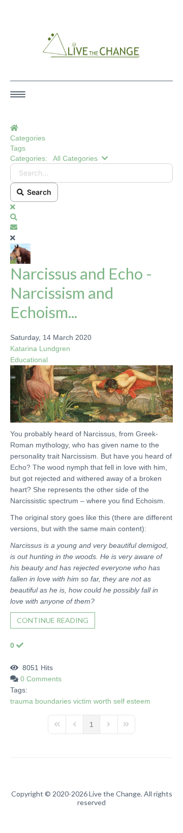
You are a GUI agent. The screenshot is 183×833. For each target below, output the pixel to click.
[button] (91, 217)
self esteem (131, 701)
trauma (21, 701)
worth (102, 701)
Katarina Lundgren (40, 348)
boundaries (53, 701)
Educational (29, 360)
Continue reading (52, 620)
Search (37, 192)
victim (82, 701)
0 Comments (41, 679)
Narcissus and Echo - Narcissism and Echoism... (81, 293)
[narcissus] (91, 393)
